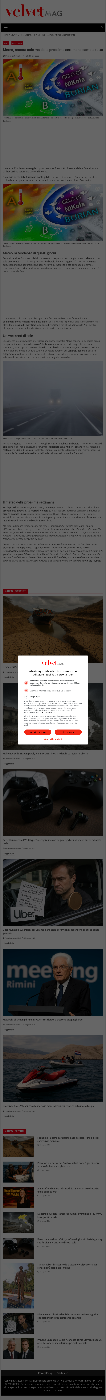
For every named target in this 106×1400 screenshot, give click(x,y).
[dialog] (53, 700)
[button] (53, 697)
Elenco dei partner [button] (48, 712)
